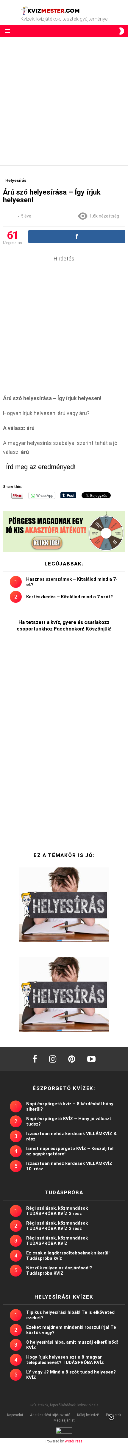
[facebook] (34, 1059)
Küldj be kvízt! (88, 1415)
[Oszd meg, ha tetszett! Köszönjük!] (76, 236)
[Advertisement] (64, 101)
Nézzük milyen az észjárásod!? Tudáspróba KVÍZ (59, 1270)
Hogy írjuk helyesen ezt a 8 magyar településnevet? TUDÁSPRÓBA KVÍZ (65, 1359)
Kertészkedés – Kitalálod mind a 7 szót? (69, 596)
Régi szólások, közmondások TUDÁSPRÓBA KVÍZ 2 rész (57, 1225)
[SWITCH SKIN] (121, 31)
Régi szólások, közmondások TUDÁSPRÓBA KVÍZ (57, 1240)
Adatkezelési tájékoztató (50, 1415)
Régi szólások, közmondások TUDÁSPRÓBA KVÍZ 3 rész (57, 1211)
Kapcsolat (15, 1415)
